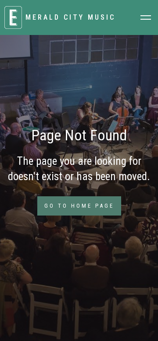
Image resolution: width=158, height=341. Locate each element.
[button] (145, 17)
